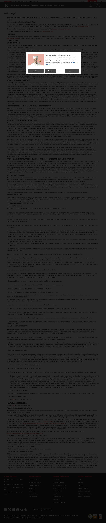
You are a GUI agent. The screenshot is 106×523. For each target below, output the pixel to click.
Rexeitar (50, 71)
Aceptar (71, 71)
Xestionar (36, 71)
